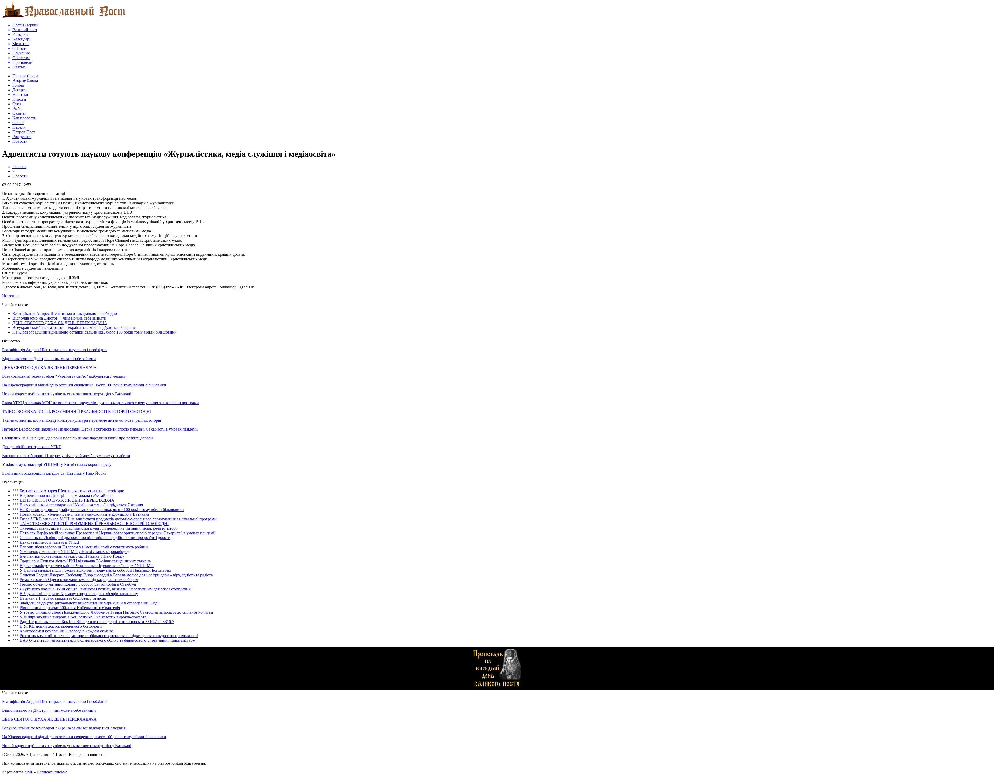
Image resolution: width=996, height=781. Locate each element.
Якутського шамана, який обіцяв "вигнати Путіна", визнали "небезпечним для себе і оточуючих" (106, 589)
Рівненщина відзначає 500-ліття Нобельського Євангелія (70, 607)
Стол (16, 104)
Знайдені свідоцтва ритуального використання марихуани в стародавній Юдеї (89, 603)
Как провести (24, 118)
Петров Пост (23, 132)
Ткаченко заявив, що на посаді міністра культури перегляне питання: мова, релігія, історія (81, 420)
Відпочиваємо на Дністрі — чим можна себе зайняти (59, 318)
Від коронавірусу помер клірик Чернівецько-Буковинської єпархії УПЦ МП (87, 565)
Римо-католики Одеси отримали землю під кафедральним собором (79, 579)
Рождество (21, 136)
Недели (19, 127)
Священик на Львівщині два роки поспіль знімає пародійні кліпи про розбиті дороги (77, 438)
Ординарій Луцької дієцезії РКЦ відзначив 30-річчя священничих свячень (85, 561)
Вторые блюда (25, 80)
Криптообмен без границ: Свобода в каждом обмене (66, 631)
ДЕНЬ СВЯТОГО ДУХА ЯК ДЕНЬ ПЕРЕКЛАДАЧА (59, 323)
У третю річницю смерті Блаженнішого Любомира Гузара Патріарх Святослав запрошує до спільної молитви (116, 612)
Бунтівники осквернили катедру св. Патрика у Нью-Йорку (54, 473)
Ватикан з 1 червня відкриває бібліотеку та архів (63, 598)
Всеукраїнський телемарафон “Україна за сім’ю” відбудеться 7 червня (74, 327)
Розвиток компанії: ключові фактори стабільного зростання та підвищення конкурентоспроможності (109, 635)
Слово (18, 122)
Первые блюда (25, 76)
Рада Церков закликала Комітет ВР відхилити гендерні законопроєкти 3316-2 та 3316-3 (97, 621)
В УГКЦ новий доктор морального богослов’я (61, 626)
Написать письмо (52, 772)
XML (28, 772)
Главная (19, 166)
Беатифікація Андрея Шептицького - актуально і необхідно (64, 313)
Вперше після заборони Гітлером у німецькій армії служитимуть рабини (66, 455)
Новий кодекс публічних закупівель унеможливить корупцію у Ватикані (66, 394)
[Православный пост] (64, 17)
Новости (20, 141)
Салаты (19, 113)
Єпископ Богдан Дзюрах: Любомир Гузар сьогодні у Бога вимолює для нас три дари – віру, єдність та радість (116, 575)
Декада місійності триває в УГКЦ (32, 447)
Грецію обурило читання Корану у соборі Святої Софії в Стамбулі (78, 584)
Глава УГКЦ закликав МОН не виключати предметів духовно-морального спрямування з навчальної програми (100, 402)
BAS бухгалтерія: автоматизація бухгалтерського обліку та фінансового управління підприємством (107, 640)
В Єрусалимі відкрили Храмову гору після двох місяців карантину (79, 593)
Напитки (20, 94)
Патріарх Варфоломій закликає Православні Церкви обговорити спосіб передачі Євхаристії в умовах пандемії (100, 429)
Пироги (19, 99)
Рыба (17, 108)
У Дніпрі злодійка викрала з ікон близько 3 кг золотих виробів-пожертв (83, 617)
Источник (11, 296)
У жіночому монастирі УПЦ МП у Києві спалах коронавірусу (57, 464)
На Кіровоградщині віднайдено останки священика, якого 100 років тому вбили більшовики (94, 332)
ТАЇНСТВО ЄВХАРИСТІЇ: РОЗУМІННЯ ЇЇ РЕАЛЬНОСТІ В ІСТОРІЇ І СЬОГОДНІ (76, 411)
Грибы (18, 85)
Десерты (19, 90)
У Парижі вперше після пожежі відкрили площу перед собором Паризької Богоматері (95, 570)
